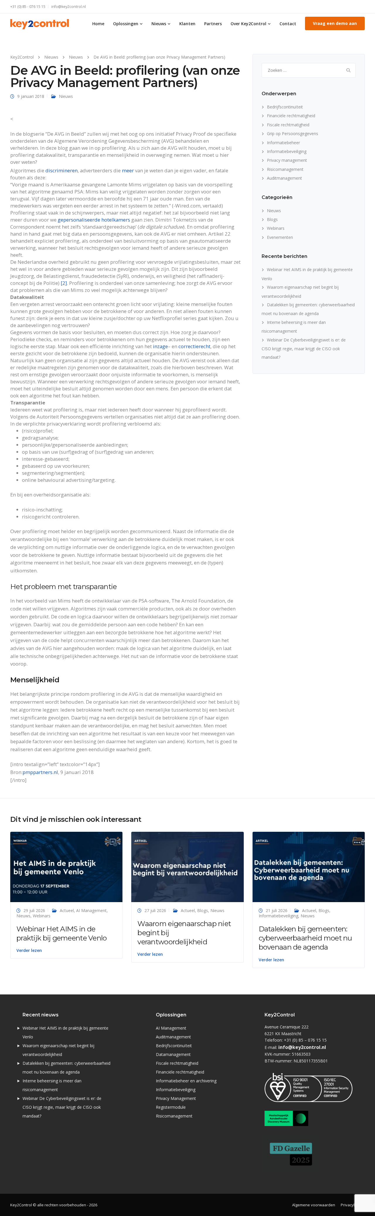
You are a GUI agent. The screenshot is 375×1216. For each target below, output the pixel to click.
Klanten (187, 23)
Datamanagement (173, 1054)
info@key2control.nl (68, 6)
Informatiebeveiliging (286, 151)
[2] (64, 283)
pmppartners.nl (40, 772)
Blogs (272, 219)
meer (128, 170)
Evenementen (280, 237)
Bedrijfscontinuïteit (285, 107)
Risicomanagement (285, 169)
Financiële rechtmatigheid (291, 115)
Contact (287, 23)
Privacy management (287, 160)
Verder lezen (29, 950)
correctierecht (194, 346)
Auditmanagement (284, 178)
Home (98, 23)
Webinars (275, 228)
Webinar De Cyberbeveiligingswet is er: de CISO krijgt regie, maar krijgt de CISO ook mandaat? (304, 348)
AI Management (91, 910)
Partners (213, 23)
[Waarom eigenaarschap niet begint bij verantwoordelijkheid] (187, 866)
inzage (160, 346)
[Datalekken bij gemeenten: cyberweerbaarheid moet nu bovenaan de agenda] (309, 866)
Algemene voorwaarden (313, 1205)
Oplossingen (125, 23)
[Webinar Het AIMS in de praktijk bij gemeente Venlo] (66, 866)
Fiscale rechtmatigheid (288, 124)
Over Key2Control (248, 23)
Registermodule (171, 1107)
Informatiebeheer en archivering (186, 1081)
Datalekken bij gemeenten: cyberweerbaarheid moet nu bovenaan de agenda (305, 938)
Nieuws (158, 23)
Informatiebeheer (283, 142)
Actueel (67, 910)
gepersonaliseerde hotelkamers (94, 219)
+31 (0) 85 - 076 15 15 (27, 6)
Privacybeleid (353, 1205)
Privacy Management (176, 1098)
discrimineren (61, 170)
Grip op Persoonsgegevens (292, 133)
